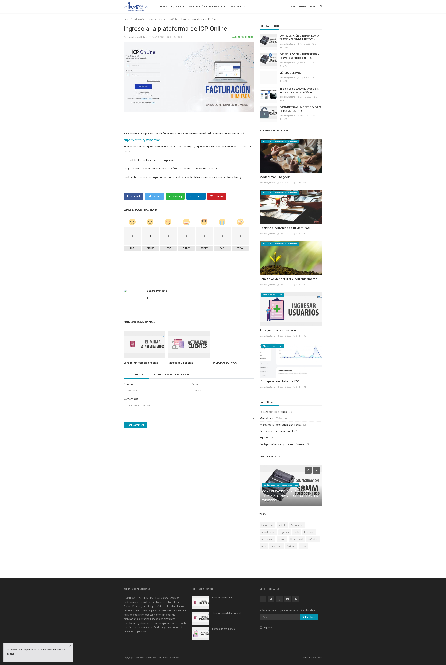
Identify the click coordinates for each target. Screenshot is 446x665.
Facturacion (297, 525)
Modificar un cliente (180, 362)
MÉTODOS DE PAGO (225, 362)
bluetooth (309, 532)
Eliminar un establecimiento (141, 362)
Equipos (176, 6)
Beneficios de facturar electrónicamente (288, 279)
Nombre (129, 384)
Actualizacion (268, 532)
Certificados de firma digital (276, 431)
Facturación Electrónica (205, 6)
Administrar (267, 539)
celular (282, 539)
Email (195, 384)
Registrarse (307, 6)
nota (263, 546)
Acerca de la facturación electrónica (281, 424)
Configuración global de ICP (279, 381)
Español (268, 627)
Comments (136, 374)
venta (303, 546)
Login (291, 6)
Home (163, 6)
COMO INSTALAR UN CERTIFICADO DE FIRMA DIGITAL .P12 (300, 109)
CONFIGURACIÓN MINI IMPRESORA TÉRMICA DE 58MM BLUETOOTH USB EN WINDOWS (290, 495)
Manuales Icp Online (169, 19)
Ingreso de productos (223, 629)
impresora (276, 546)
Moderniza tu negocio (275, 177)
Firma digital (296, 539)
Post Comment (135, 424)
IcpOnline (313, 539)
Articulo (282, 525)
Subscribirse (309, 617)
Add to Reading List (243, 36)
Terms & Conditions (312, 657)
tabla (296, 532)
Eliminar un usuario (222, 597)
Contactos (237, 6)
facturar (291, 546)
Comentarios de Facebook (171, 374)
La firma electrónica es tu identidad (285, 228)
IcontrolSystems (156, 291)
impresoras (267, 525)
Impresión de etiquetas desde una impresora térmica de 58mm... (299, 90)
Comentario (131, 398)
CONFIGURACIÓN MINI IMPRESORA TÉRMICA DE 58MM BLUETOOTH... (299, 37)
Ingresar (284, 532)
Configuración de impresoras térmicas (282, 444)
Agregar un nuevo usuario (278, 330)
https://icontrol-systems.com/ (142, 140)
